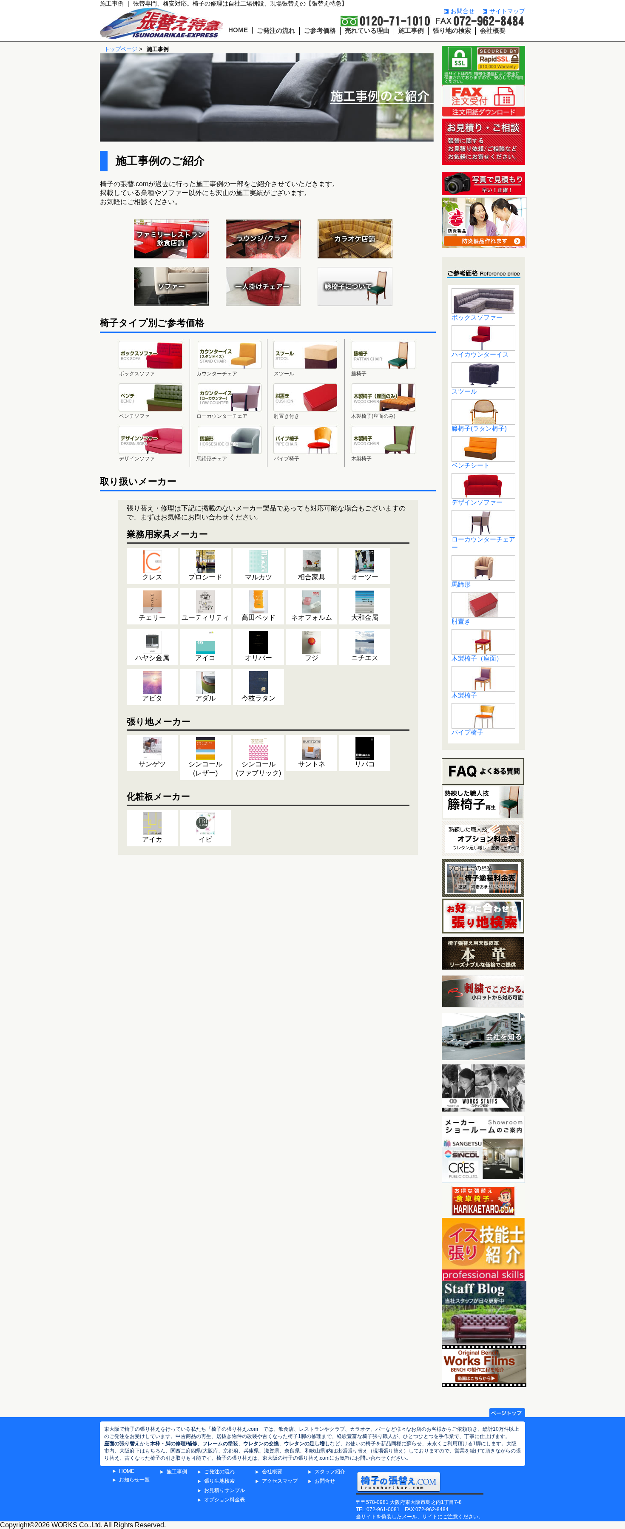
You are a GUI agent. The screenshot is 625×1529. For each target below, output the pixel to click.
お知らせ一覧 (134, 1480)
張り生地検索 (219, 1481)
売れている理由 (367, 30)
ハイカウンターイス (480, 354)
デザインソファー (477, 502)
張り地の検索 (452, 30)
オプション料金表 (224, 1500)
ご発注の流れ (276, 30)
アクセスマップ (280, 1481)
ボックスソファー (477, 317)
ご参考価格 (320, 30)
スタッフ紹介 (330, 1472)
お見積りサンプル (224, 1490)
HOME (238, 30)
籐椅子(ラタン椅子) (479, 428)
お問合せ (462, 11)
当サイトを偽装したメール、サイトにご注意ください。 (419, 1517)
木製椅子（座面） (477, 658)
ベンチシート (471, 465)
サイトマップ (507, 11)
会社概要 (493, 30)
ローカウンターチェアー (483, 543)
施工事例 (411, 30)
